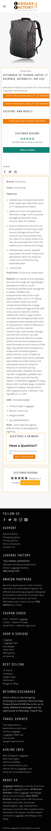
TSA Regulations (12, 724)
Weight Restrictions (13, 741)
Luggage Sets (10, 643)
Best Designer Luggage (15, 755)
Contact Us (9, 547)
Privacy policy (10, 540)
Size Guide (8, 738)
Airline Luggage (11, 731)
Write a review (30, 482)
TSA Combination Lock (15, 765)
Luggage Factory (17, 828)
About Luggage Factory (15, 567)
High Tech (8, 649)
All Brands (8, 656)
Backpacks (9, 652)
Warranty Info (11, 571)
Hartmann (8, 680)
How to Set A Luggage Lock (17, 768)
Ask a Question (24, 457)
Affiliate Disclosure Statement (19, 564)
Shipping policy (11, 537)
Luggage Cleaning (13, 734)
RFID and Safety (11, 762)
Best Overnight (11, 758)
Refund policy (10, 533)
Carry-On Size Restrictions (17, 772)
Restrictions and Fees (14, 728)
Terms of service (11, 543)
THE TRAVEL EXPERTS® (16, 561)
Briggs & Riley (10, 683)
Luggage (7, 639)
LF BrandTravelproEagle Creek (9, 673)
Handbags (8, 646)
